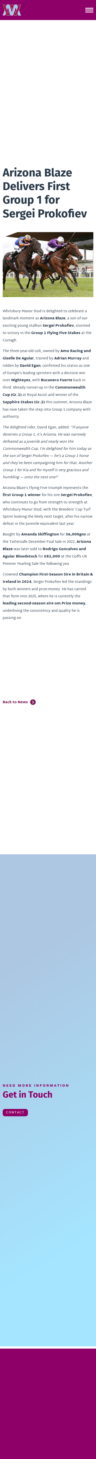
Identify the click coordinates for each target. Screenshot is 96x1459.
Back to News (15, 702)
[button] (12, 10)
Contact (15, 1112)
